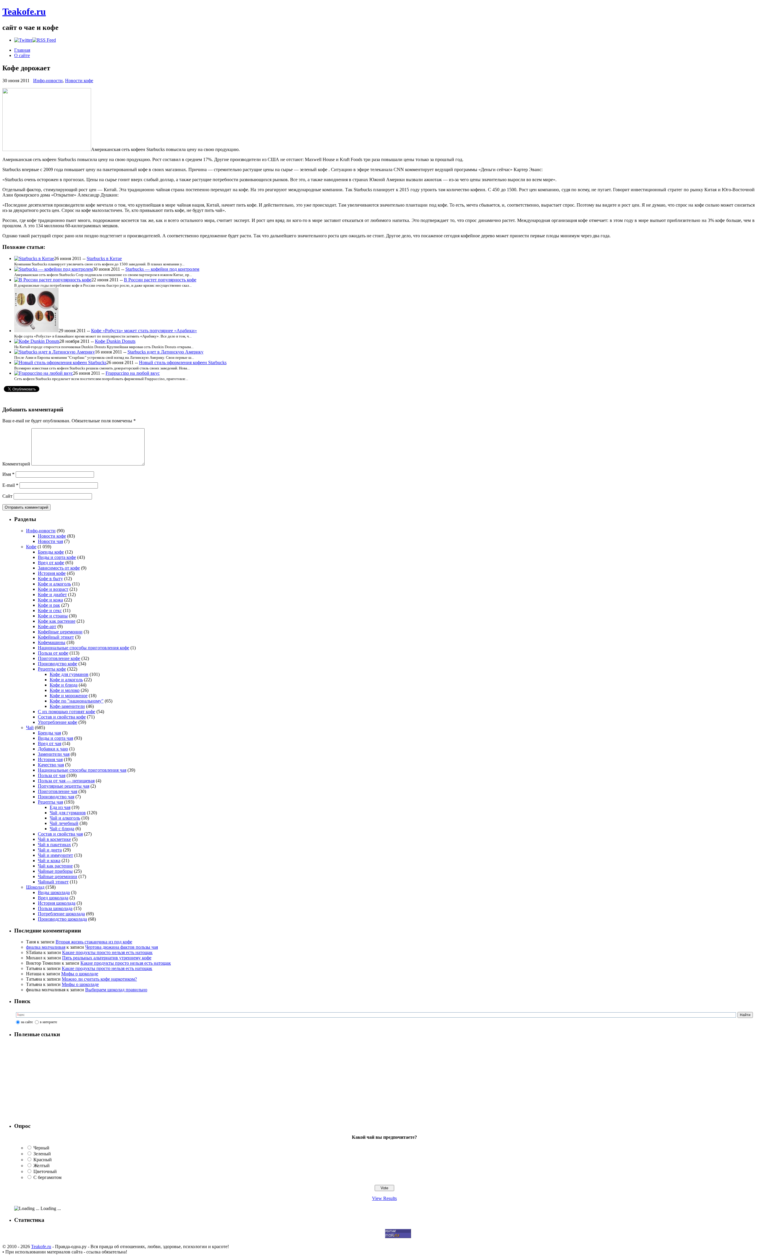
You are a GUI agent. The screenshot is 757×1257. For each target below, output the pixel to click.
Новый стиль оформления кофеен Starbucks (183, 362)
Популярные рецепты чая (63, 786)
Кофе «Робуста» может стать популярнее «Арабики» (144, 330)
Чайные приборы (55, 871)
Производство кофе (57, 663)
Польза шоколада (55, 908)
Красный (42, 1159)
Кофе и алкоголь (54, 583)
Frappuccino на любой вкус (133, 373)
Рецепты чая (50, 802)
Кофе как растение (56, 621)
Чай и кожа (49, 860)
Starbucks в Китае (104, 258)
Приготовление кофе (59, 658)
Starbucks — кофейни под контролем (162, 269)
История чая (50, 759)
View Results (384, 1198)
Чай (30, 727)
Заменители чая (53, 754)
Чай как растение (55, 865)
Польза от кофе (53, 653)
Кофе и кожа (50, 599)
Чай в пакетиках (54, 844)
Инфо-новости (48, 80)
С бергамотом (47, 1177)
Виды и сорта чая (55, 738)
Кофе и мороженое (69, 695)
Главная (22, 50)
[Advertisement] (51, 1080)
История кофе (52, 573)
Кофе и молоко (65, 690)
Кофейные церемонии (60, 631)
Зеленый (42, 1153)
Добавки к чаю (53, 748)
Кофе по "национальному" (76, 700)
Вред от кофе (51, 562)
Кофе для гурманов (69, 674)
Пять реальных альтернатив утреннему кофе (106, 957)
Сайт (7, 496)
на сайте (27, 1022)
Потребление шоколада (61, 913)
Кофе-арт (47, 626)
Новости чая (50, 541)
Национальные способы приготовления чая (82, 770)
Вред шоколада (53, 897)
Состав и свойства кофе (62, 716)
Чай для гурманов (68, 812)
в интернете (48, 1022)
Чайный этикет (53, 881)
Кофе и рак (49, 605)
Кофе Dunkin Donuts (115, 341)
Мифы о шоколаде (79, 973)
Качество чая (51, 764)
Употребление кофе (57, 722)
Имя (8, 474)
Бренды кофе (51, 551)
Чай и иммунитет (55, 855)
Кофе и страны (53, 615)
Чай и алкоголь (65, 817)
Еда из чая (60, 807)
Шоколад (35, 887)
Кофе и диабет (52, 594)
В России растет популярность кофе (160, 279)
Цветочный (45, 1171)
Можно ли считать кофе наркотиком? (99, 979)
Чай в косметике (54, 839)
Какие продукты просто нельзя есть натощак (107, 952)
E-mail (10, 485)
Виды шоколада (54, 892)
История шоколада (56, 903)
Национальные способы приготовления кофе (83, 647)
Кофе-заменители (67, 706)
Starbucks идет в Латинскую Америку (165, 351)
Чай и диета (50, 849)
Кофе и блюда (63, 684)
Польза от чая (51, 775)
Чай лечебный (64, 823)
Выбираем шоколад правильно (116, 989)
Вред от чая (49, 743)
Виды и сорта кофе (57, 557)
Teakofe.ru (24, 11)
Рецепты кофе (52, 669)
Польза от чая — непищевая (66, 780)
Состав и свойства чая (60, 833)
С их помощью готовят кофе (66, 711)
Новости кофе (79, 80)
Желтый (41, 1165)
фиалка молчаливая (45, 947)
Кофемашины (51, 642)
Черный (41, 1147)
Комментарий (16, 463)
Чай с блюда (62, 828)
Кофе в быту (50, 578)
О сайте (22, 55)
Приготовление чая (57, 791)
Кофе (31, 546)
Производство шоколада (62, 919)
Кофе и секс (50, 610)
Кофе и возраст (53, 589)
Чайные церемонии (57, 876)
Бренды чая (49, 732)
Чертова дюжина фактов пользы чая (121, 947)
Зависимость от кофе (59, 567)
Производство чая (56, 796)
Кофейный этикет (56, 637)
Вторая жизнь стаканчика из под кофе (94, 941)
